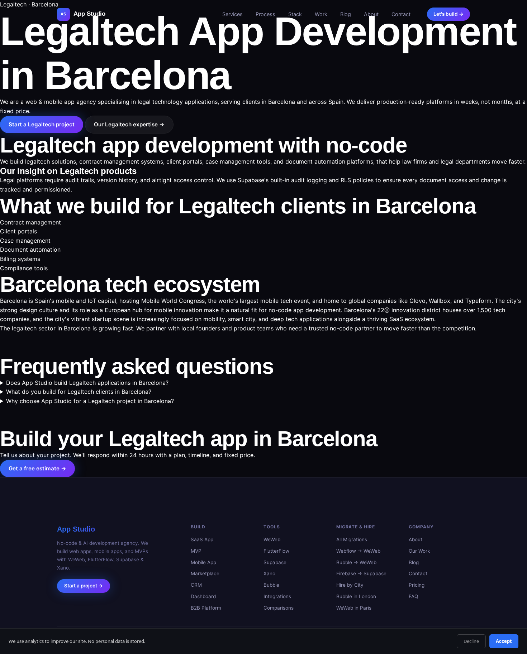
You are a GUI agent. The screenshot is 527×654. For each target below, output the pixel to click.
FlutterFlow (276, 551)
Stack (295, 14)
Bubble (271, 585)
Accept (504, 641)
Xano (269, 574)
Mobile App (203, 562)
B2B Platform (206, 608)
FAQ (413, 596)
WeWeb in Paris (353, 608)
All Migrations (351, 539)
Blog (345, 14)
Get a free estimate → (37, 468)
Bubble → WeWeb (356, 562)
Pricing (416, 585)
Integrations (277, 596)
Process (265, 14)
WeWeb (272, 539)
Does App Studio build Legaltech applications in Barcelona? (87, 382)
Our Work (419, 551)
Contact (400, 14)
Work (321, 14)
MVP (196, 551)
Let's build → (448, 14)
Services (232, 14)
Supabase (275, 562)
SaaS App (202, 539)
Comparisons (279, 608)
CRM (196, 585)
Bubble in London (356, 596)
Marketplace (205, 574)
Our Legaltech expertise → (129, 124)
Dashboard (203, 596)
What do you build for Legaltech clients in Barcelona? (78, 391)
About (371, 14)
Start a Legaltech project (42, 124)
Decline (471, 641)
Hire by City (350, 585)
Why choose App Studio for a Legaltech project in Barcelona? (90, 400)
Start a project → (83, 586)
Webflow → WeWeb (358, 551)
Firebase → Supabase (361, 574)
